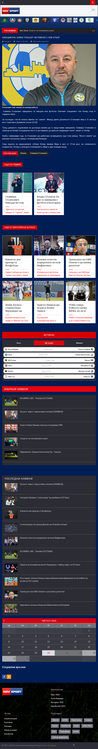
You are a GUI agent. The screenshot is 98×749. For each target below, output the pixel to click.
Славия (88, 720)
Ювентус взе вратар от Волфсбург (35, 511)
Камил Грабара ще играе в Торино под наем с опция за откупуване (17, 275)
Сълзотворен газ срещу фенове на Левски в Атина (43, 524)
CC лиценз (51, 745)
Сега (19, 343)
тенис (76, 726)
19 (48, 647)
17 (22, 647)
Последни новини (19, 478)
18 (36, 647)
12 (48, 642)
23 (9, 653)
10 (22, 642)
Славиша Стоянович (38, 153)
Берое (55, 726)
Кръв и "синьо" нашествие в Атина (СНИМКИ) (41, 411)
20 (61, 647)
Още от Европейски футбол (19, 227)
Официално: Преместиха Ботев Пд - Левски (48, 31)
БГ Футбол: (25, 31)
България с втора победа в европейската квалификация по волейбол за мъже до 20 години (54, 579)
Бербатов (66, 726)
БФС (54, 731)
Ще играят (49, 343)
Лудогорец (76, 720)
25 (36, 653)
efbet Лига (87, 726)
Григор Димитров (60, 737)
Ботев (75, 731)
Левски (23, 153)
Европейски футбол (41, 41)
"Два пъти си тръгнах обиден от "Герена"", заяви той (17, 212)
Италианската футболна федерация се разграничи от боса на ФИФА (48, 275)
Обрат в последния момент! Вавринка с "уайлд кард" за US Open (50, 564)
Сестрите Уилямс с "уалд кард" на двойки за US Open (44, 497)
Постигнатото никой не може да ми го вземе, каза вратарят (48, 212)
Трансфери (64, 731)
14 (75, 642)
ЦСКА (65, 720)
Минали (79, 343)
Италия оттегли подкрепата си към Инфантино (42, 538)
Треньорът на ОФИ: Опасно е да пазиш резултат (42, 591)
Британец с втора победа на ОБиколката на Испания (44, 605)
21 (75, 647)
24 (22, 653)
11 (36, 642)
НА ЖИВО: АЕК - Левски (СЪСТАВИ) (36, 398)
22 (89, 647)
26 (48, 653)
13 (61, 642)
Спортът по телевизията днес (34, 438)
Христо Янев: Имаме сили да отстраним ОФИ (41, 425)
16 (9, 647)
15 (89, 642)
